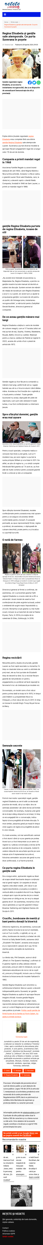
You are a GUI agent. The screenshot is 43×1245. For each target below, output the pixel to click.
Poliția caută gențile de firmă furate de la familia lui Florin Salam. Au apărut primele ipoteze (21, 1013)
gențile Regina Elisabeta (12, 142)
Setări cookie (7, 1237)
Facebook (26, 1135)
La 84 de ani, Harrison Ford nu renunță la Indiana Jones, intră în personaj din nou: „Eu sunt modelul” (8, 1163)
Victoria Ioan (8, 45)
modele (18, 1071)
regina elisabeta (12, 1075)
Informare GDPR (8, 1234)
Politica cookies (8, 1231)
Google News (28, 1133)
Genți (8, 1071)
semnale (27, 1075)
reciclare (30, 1071)
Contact (5, 1228)
